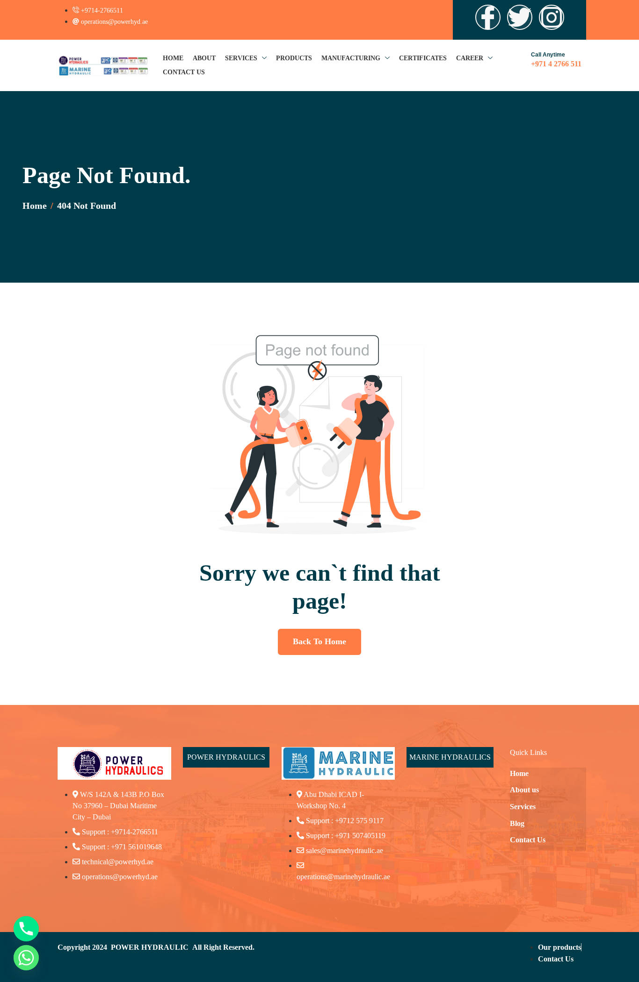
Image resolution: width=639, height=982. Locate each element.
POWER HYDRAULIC (150, 947)
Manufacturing (350, 58)
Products (294, 58)
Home (173, 58)
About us (524, 790)
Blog (517, 823)
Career (469, 58)
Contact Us (184, 72)
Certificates (423, 58)
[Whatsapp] (26, 957)
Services (241, 58)
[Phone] (26, 928)
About (204, 58)
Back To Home (319, 641)
